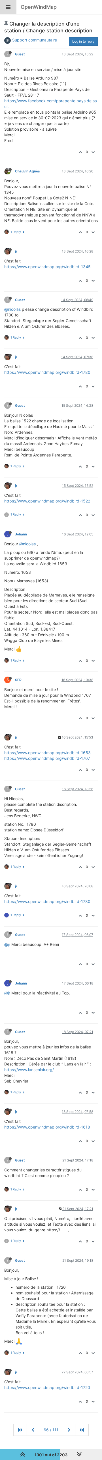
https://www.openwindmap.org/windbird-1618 (47, 1127)
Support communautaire (34, 39)
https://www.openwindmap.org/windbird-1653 (47, 752)
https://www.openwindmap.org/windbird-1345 (47, 266)
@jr (7, 944)
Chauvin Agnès (27, 171)
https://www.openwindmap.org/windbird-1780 (47, 372)
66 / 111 (51, 1429)
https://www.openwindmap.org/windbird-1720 (47, 1387)
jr (16, 251)
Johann (21, 534)
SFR (18, 680)
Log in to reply (83, 41)
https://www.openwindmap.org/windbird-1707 (47, 758)
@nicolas (12, 309)
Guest (20, 54)
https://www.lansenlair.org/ (29, 1069)
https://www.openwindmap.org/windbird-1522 (47, 501)
